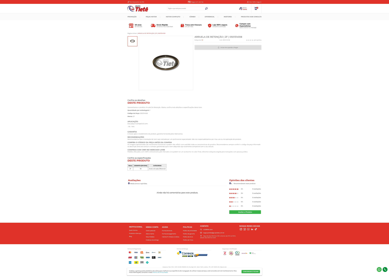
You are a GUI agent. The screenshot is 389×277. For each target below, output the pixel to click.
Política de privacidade (190, 230)
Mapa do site (223, 267)
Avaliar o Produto (245, 212)
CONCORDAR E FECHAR (250, 271)
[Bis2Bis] (225, 255)
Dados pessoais (150, 230)
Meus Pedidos (150, 237)
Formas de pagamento (169, 234)
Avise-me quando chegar (229, 47)
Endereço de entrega (152, 240)
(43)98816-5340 (385, 269)
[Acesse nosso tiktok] (255, 229)
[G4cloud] (231, 255)
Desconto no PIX (137, 2)
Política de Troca (188, 240)
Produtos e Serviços (135, 233)
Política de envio (188, 237)
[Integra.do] (237, 255)
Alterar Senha (150, 234)
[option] (132, 41)
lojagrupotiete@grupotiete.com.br (213, 233)
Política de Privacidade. (160, 272)
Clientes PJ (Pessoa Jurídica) (170, 237)
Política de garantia (189, 234)
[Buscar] (206, 8)
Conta (244, 9)
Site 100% (255, 2)
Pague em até (197, 2)
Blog (130, 236)
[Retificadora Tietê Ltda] (138, 8)
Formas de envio (167, 230)
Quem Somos (133, 230)
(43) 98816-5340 (379, 269)
